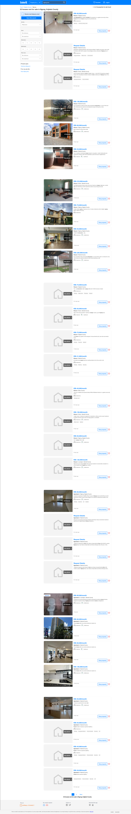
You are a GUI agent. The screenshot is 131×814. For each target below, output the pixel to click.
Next (81, 794)
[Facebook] (67, 805)
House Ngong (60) (25, 71)
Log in (107, 2)
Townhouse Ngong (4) (25, 66)
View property (102, 31)
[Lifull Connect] (27, 806)
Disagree (117, 812)
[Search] (64, 2)
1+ (27, 42)
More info (91, 811)
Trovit (21, 7)
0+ (23, 42)
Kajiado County (27, 7)
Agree (112, 812)
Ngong (34, 7)
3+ (35, 42)
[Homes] (44, 805)
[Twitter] (70, 805)
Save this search (31, 18)
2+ (31, 42)
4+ (39, 42)
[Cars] (47, 805)
